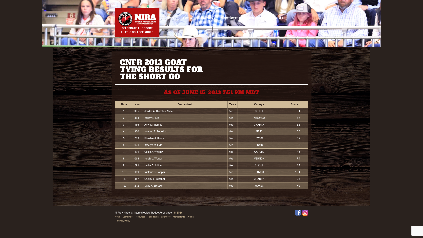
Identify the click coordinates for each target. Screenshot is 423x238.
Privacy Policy (123, 220)
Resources (256, 17)
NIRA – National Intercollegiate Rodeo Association (144, 212)
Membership (232, 17)
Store (190, 25)
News (170, 17)
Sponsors (166, 217)
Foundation (153, 217)
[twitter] (305, 212)
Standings (208, 17)
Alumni (191, 217)
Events (187, 17)
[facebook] (298, 212)
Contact (172, 25)
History (278, 17)
